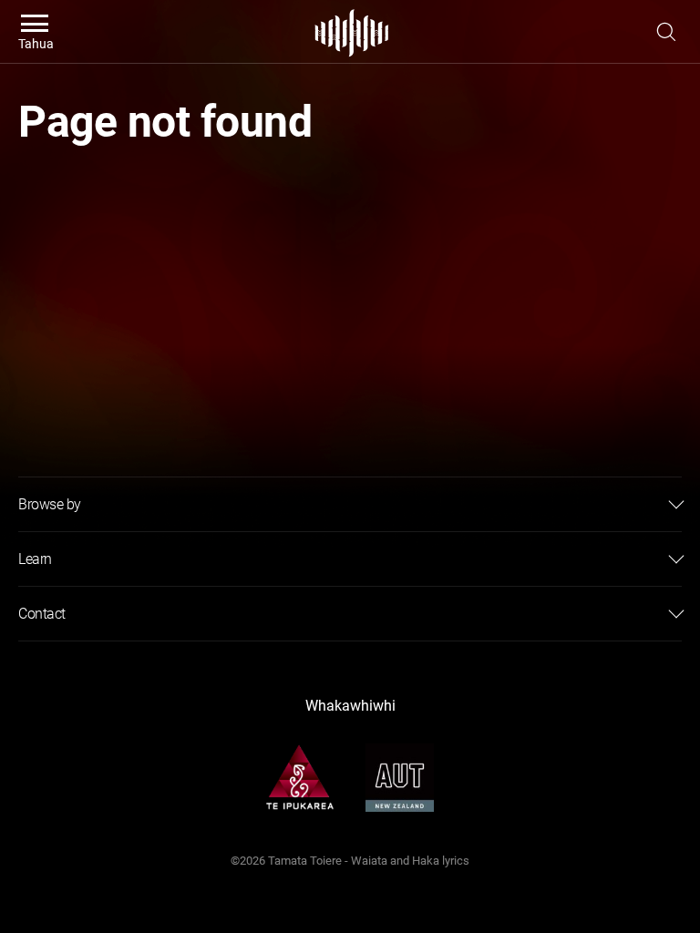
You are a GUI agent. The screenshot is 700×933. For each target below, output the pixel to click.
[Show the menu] (666, 31)
